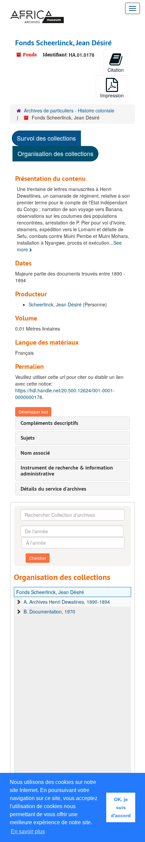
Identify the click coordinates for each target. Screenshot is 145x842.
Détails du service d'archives (53, 488)
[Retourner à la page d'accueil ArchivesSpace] (37, 8)
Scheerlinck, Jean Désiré (55, 304)
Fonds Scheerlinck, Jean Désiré (50, 592)
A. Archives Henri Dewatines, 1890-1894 (67, 601)
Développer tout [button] (33, 411)
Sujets (28, 437)
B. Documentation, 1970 (49, 611)
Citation (116, 69)
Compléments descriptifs (49, 423)
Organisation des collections (55, 153)
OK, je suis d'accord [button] (121, 807)
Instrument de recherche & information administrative (67, 470)
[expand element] (18, 602)
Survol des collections (46, 138)
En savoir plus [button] (28, 831)
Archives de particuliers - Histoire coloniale (69, 110)
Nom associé (35, 452)
